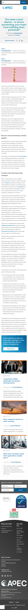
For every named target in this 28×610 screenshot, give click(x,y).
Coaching (3, 528)
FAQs (18, 546)
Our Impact (19, 552)
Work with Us (20, 541)
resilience (7, 183)
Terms (17, 602)
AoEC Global (19, 528)
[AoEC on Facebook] (2, 576)
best (15, 208)
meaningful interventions (8, 231)
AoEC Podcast (20, 535)
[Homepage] (7, 8)
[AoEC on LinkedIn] (8, 576)
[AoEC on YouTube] (5, 576)
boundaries (21, 186)
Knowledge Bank (6, 50)
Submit (20, 490)
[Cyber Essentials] (21, 507)
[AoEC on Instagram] (11, 576)
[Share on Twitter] (17, 40)
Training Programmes (6, 526)
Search (23, 2)
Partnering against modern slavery (20, 532)
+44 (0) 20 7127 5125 (6, 571)
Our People (19, 537)
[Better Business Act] (6, 502)
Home (3, 49)
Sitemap (19, 539)
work (16, 195)
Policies (11, 602)
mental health (22, 156)
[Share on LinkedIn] (22, 40)
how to (19, 227)
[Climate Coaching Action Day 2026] (14, 518)
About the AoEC (20, 544)
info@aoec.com (5, 569)
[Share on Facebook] (19, 40)
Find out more (10, 349)
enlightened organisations (8, 225)
